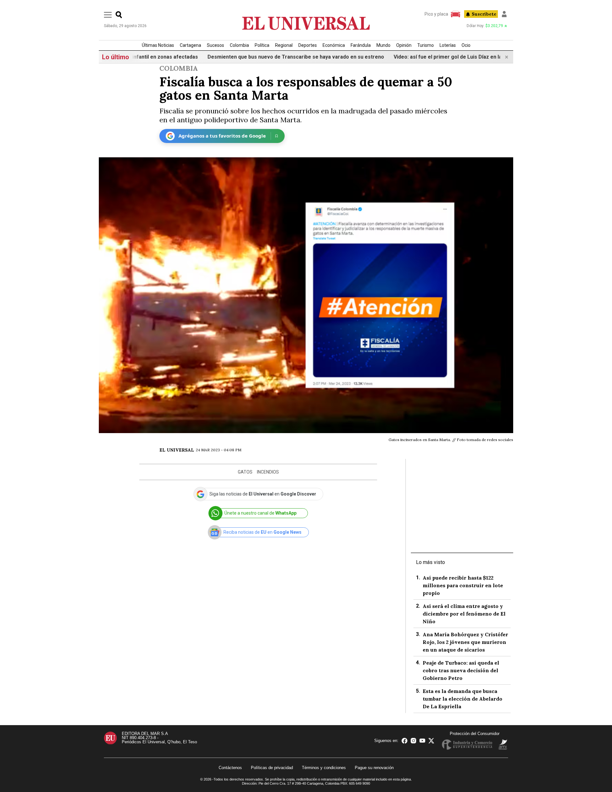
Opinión (404, 45)
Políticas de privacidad (272, 768)
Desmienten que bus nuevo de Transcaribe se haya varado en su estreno (274, 57)
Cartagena (190, 45)
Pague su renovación (374, 768)
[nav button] (108, 14)
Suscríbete (484, 14)
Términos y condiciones (324, 768)
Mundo (383, 45)
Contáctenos (230, 768)
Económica (334, 45)
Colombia (239, 45)
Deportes (307, 45)
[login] (504, 14)
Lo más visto (430, 562)
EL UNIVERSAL (176, 450)
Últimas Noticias (158, 45)
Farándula (361, 45)
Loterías (448, 45)
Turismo (425, 45)
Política (262, 45)
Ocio (466, 45)
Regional (284, 45)
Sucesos (215, 45)
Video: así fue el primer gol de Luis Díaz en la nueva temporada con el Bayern (465, 57)
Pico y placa (436, 14)
